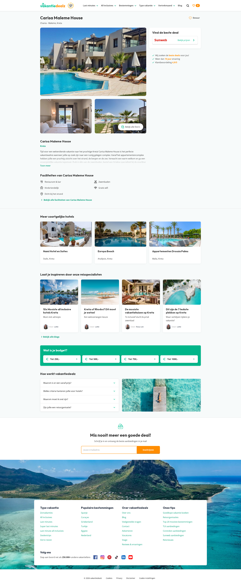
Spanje (84, 513)
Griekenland (87, 522)
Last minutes (46, 522)
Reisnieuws (168, 540)
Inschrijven (148, 449)
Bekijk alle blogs (51, 336)
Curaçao (85, 517)
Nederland (86, 535)
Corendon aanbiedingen (174, 531)
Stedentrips (45, 535)
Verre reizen (46, 540)
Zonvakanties (46, 513)
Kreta (43, 146)
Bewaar (196, 17)
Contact (125, 526)
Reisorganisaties (170, 517)
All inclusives (46, 517)
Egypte (84, 531)
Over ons (126, 513)
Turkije (84, 526)
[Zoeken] (188, 5)
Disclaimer (130, 578)
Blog (124, 517)
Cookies (109, 578)
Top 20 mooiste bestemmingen (177, 522)
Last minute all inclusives (52, 531)
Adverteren (127, 531)
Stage (124, 540)
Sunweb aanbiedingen (173, 535)
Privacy (119, 578)
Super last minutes (49, 526)
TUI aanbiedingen (171, 526)
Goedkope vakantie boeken (176, 513)
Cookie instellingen (147, 578)
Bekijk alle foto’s (132, 126)
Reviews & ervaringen (132, 544)
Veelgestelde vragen (131, 522)
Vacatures (127, 535)
